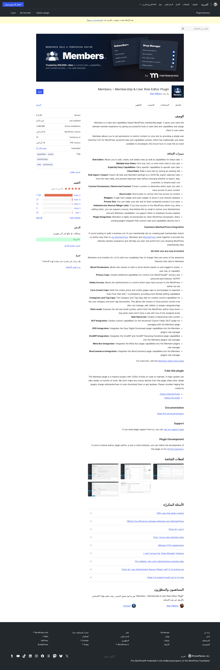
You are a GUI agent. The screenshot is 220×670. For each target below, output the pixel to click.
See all (39, 217)
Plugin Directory (203, 13)
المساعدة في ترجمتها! (95, 20)
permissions (48, 164)
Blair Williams (156, 93)
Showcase (165, 632)
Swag (85, 644)
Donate (84, 640)
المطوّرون (125, 640)
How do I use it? (176, 529)
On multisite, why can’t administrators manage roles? (159, 561)
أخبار (208, 636)
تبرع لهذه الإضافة (73, 267)
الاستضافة (206, 640)
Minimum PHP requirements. (171, 545)
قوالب (167, 636)
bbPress (44, 640)
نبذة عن (207, 632)
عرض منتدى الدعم (72, 245)
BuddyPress (43, 644)
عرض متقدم (75, 172)
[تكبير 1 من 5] (180, 467)
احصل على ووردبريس (13, 4)
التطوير (138, 105)
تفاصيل (178, 105)
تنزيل (40, 91)
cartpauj (126, 606)
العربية (183, 656)
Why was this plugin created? (170, 513)
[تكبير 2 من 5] (147, 467)
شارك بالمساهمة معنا (80, 632)
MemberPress (149, 237)
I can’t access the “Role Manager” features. (163, 553)
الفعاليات (85, 636)
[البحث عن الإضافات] (182, 28)
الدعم (38, 105)
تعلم (127, 632)
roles (39, 164)
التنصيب (150, 105)
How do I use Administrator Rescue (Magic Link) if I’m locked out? (152, 569)
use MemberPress (119, 237)
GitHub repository (175, 449)
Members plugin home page (171, 361)
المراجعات (164, 105)
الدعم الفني (124, 636)
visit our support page (174, 429)
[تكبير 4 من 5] (115, 467)
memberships (42, 159)
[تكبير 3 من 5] (147, 485)
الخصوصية (206, 644)
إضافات (166, 640)
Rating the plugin (172, 398)
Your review (75, 217)
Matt (45, 636)
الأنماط (166, 644)
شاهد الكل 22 (41, 148)
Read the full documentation (170, 413)
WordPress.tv (122, 644)
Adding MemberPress (170, 394)
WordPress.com (40, 632)
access (50, 154)
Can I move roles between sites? (168, 537)
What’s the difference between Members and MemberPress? (155, 521)
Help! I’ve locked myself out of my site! (165, 577)
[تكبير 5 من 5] (115, 485)
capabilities (41, 154)
